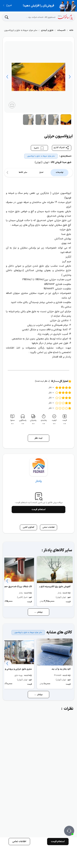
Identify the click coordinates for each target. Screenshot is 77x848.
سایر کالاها (23, 172)
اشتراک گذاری (59, 147)
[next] (7, 76)
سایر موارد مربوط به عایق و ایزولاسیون (41, 156)
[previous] (69, 76)
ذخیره (36, 148)
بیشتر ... (38, 612)
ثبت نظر (39, 438)
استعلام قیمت (38, 509)
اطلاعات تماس (19, 841)
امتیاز (41, 172)
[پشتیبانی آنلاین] (69, 831)
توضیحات (59, 172)
